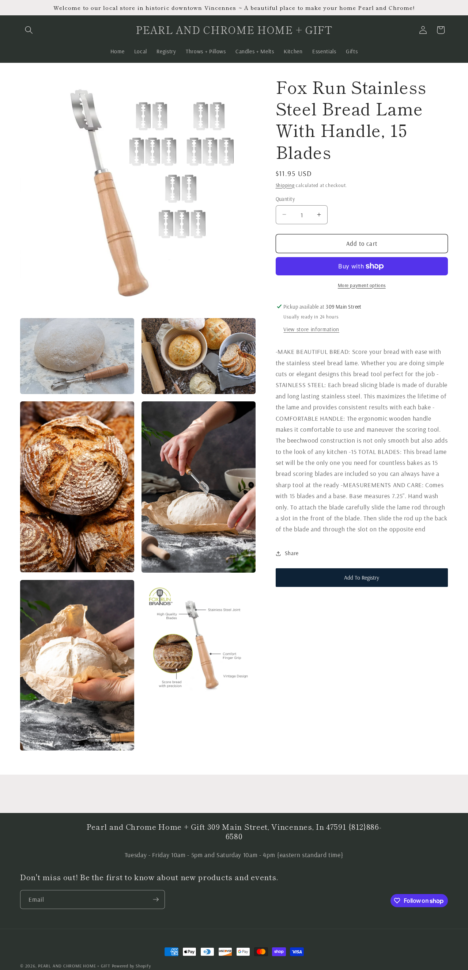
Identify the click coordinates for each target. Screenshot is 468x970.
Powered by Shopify (131, 966)
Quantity (285, 198)
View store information (311, 329)
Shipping (285, 185)
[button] (29, 30)
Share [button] (292, 553)
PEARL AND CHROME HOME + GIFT (74, 966)
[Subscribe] (156, 899)
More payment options (362, 285)
